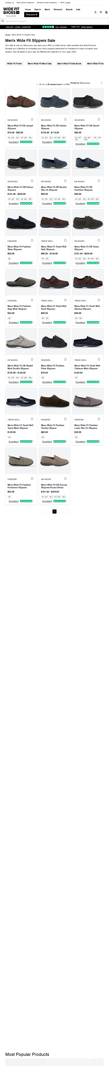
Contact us (9, 3)
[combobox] (54, 21)
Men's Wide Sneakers (25, 3)
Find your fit (31, 14)
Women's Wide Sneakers (47, 3)
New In (37, 9)
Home (28, 9)
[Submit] (3, 21)
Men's (47, 9)
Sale (78, 9)
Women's (58, 9)
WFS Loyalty (65, 3)
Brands (69, 9)
